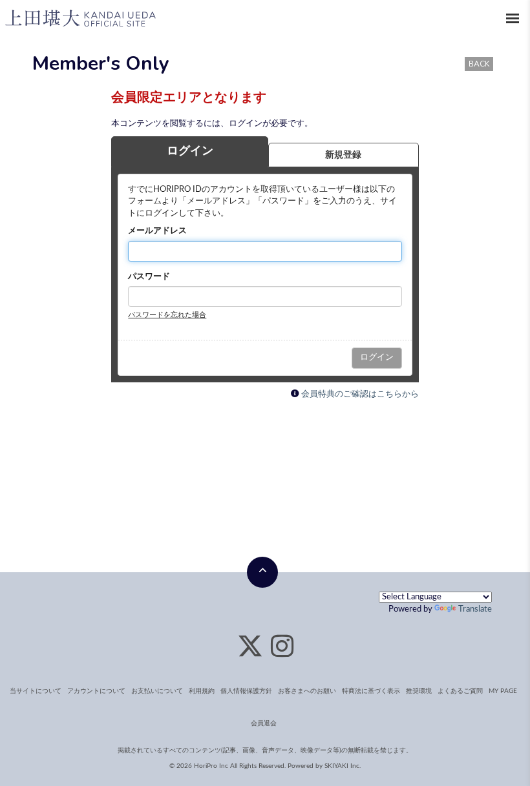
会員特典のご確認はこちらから (360, 394)
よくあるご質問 (460, 691)
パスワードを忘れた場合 (167, 314)
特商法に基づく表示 (371, 691)
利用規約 (202, 691)
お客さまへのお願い (307, 691)
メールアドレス (157, 231)
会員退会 (264, 723)
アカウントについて (96, 691)
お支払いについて (157, 691)
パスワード (149, 277)
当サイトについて (35, 691)
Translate (475, 609)
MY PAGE (503, 691)
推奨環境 (419, 691)
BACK (479, 64)
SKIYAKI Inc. (342, 766)
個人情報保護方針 (246, 691)
